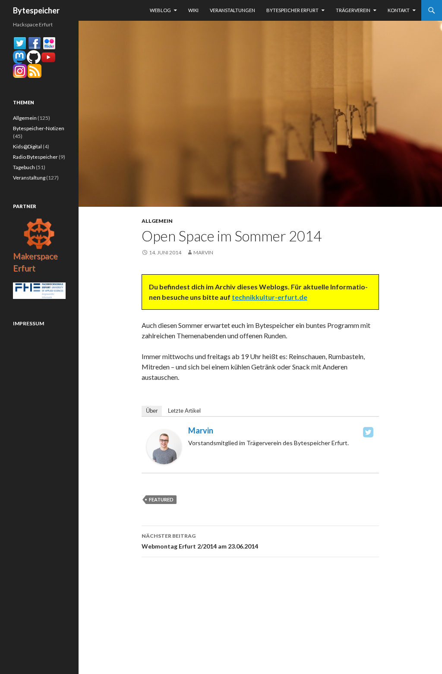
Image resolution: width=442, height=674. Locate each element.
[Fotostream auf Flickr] (49, 42)
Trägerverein (353, 10)
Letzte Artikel (184, 411)
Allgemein (157, 221)
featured (161, 499)
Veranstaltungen (232, 10)
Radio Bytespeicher (35, 157)
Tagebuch (24, 167)
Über (152, 411)
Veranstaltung (29, 177)
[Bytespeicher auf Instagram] (20, 70)
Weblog (160, 10)
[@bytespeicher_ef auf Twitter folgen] (20, 42)
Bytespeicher (36, 10)
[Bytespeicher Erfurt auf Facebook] (34, 42)
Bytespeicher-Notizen (38, 128)
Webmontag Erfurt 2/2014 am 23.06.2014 (200, 541)
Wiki (193, 10)
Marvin (203, 252)
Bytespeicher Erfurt (292, 10)
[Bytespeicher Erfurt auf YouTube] (48, 56)
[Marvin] (164, 446)
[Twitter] (368, 432)
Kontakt (399, 10)
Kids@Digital (27, 146)
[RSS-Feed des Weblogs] (34, 70)
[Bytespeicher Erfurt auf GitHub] (34, 56)
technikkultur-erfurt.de (269, 297)
